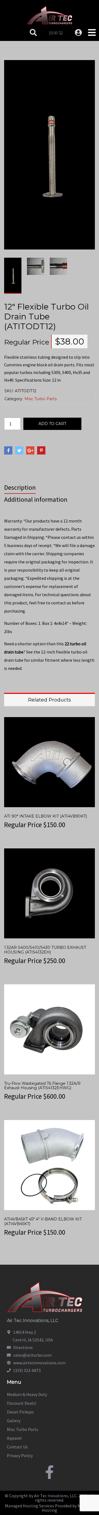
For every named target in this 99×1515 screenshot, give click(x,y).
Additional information (35, 499)
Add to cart (52, 423)
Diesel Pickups (20, 1412)
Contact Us (17, 1446)
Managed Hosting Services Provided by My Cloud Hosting (49, 1508)
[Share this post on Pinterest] (41, 450)
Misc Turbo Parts (40, 398)
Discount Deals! (21, 1403)
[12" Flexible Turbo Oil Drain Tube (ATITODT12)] (49, 154)
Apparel (14, 1438)
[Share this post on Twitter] (19, 450)
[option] (12, 276)
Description (20, 487)
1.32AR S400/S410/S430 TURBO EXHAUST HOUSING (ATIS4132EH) (45, 950)
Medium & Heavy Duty (27, 1394)
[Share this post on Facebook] (8, 450)
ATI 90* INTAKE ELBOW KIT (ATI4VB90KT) (45, 816)
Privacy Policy (20, 1455)
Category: (13, 398)
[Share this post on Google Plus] (30, 450)
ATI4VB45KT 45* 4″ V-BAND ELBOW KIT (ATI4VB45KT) (43, 1221)
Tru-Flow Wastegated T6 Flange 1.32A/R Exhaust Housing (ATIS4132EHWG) (42, 1086)
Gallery (13, 1420)
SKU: (8, 390)
